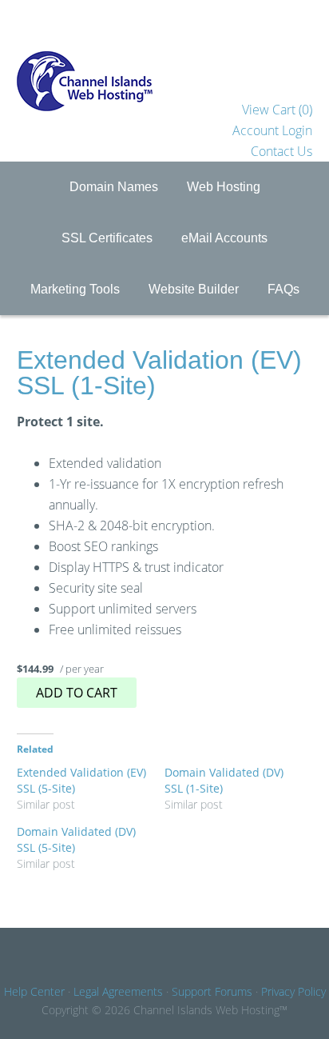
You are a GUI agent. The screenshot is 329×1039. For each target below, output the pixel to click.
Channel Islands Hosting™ (165, 49)
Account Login (272, 130)
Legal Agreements (118, 991)
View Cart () (277, 109)
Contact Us (281, 151)
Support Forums (212, 991)
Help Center (34, 991)
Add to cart (76, 692)
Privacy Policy (293, 991)
